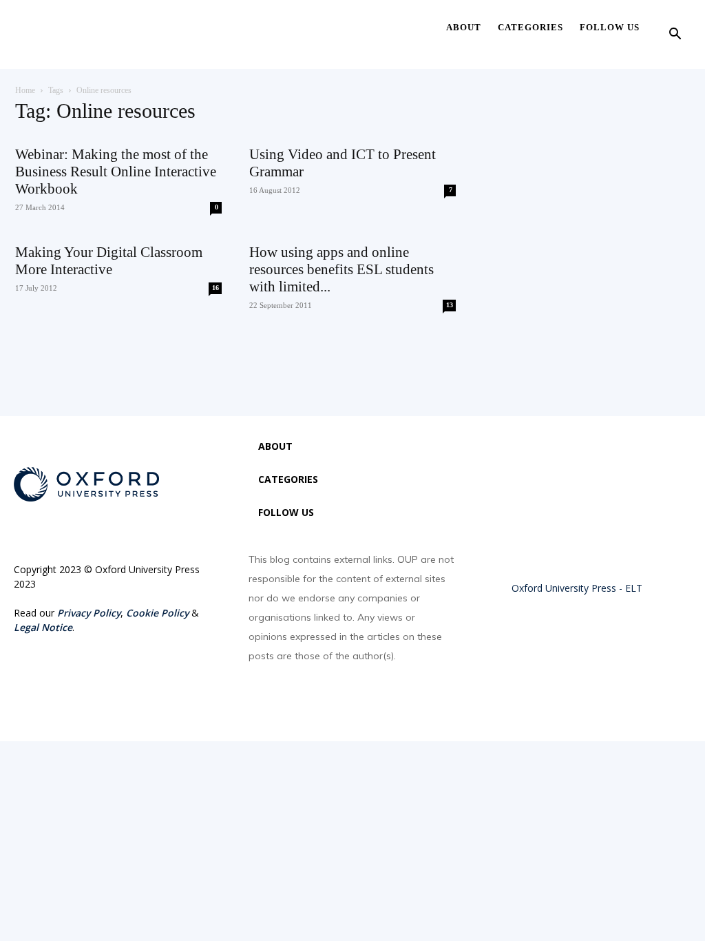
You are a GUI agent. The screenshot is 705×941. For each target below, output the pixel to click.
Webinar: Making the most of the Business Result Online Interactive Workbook (115, 171)
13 (449, 305)
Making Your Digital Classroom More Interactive (108, 261)
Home (25, 90)
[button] (674, 35)
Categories (530, 27)
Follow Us (610, 27)
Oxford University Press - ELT (577, 587)
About (463, 27)
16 (215, 287)
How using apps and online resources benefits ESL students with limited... (341, 269)
